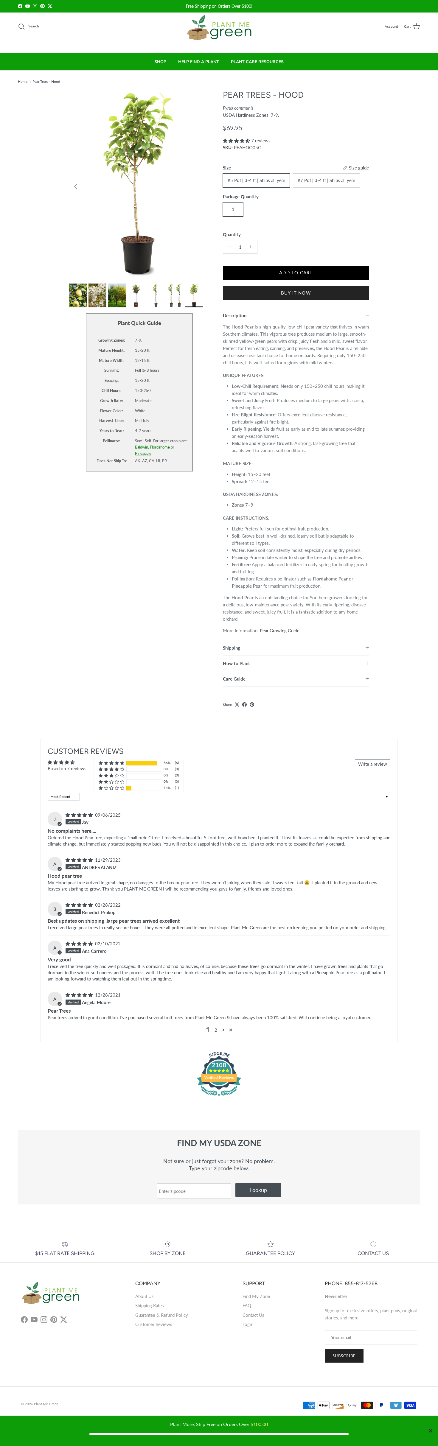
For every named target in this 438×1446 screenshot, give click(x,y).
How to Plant (236, 663)
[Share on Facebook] (244, 704)
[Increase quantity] (252, 246)
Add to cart (296, 272)
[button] (237, 140)
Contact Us (253, 1315)
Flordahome (160, 447)
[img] (80, 815)
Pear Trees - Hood (46, 81)
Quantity (232, 234)
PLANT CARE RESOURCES (257, 62)
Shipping (231, 647)
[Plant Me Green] (219, 30)
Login (248, 1324)
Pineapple (143, 453)
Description (234, 315)
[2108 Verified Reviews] (219, 1097)
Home (22, 81)
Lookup (258, 1190)
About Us (144, 1296)
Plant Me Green (46, 1404)
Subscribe (344, 1355)
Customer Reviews (153, 1324)
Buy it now (296, 292)
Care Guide (234, 678)
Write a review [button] (372, 764)
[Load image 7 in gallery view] (139, 184)
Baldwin (141, 447)
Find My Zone (256, 1296)
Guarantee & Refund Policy (161, 1315)
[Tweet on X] (237, 704)
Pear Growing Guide (279, 630)
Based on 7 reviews (67, 768)
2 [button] (216, 1030)
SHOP (160, 62)
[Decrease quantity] (228, 246)
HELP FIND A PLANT (198, 62)
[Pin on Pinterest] (252, 704)
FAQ (247, 1305)
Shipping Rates (149, 1305)
